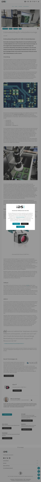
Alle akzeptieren (20, 226)
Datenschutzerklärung (20, 217)
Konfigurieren (25, 223)
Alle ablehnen (16, 223)
